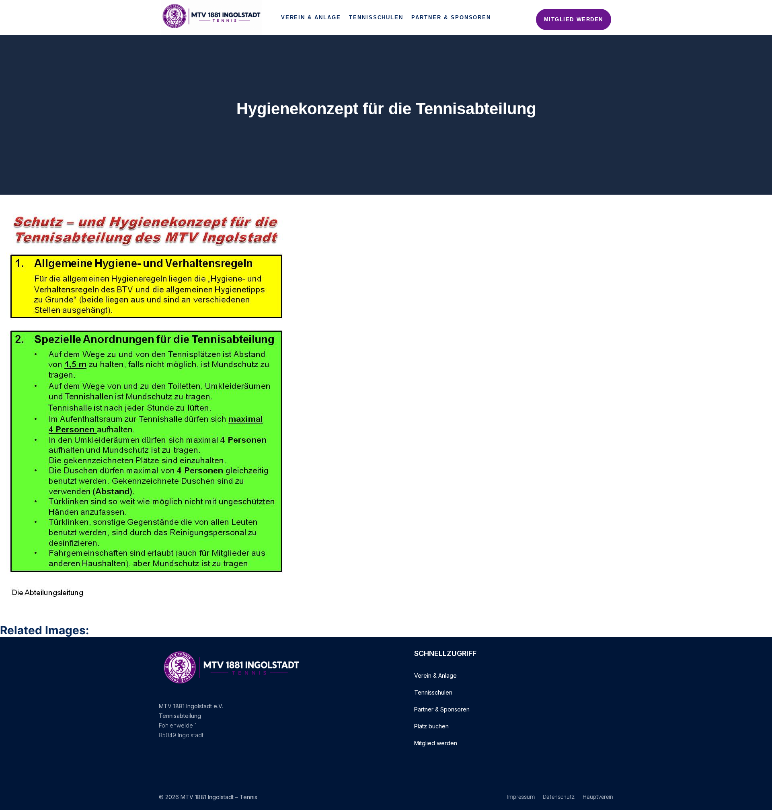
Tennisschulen (376, 17)
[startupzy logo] (211, 17)
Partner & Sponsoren (451, 17)
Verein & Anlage (311, 17)
